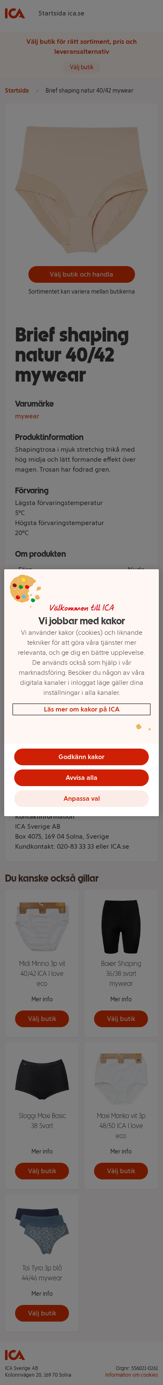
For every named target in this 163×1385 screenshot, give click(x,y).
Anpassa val (82, 798)
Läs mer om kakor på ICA (82, 709)
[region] (81, 692)
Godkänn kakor (81, 757)
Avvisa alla (81, 778)
